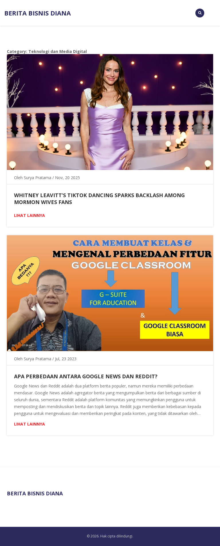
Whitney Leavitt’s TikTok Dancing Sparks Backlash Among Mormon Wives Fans (99, 198)
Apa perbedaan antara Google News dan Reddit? (86, 376)
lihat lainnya (29, 215)
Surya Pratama (37, 177)
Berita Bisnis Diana (37, 13)
